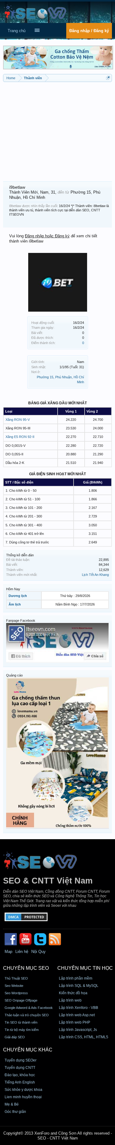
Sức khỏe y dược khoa (23, 1090)
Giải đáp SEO (15, 1037)
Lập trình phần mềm (75, 978)
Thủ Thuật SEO (16, 978)
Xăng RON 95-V (18, 419)
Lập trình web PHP (74, 1022)
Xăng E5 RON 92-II (20, 437)
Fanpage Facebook (20, 620)
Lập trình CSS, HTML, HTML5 (83, 1037)
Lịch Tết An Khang (95, 574)
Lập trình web (70, 1000)
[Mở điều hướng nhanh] (108, 78)
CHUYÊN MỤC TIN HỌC (85, 968)
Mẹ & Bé (12, 1104)
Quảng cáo (14, 675)
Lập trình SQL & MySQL (78, 986)
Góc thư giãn (15, 1112)
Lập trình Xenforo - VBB (78, 1008)
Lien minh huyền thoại (23, 1097)
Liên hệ (21, 951)
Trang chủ (16, 30)
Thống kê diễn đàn (20, 555)
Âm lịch (15, 604)
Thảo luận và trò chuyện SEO (27, 1015)
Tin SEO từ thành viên (21, 1022)
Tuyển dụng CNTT (20, 1067)
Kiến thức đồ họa (73, 993)
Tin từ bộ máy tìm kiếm (22, 1030)
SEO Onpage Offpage (21, 1000)
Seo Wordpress (16, 993)
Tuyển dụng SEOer (20, 1060)
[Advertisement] (57, 129)
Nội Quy (38, 951)
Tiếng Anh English (20, 1082)
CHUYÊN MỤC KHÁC (27, 1049)
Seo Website (14, 986)
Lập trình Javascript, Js (78, 1030)
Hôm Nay (13, 589)
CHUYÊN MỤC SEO (26, 968)
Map (8, 951)
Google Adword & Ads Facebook (29, 1008)
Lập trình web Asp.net (77, 1015)
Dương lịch (18, 596)
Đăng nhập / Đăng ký (89, 30)
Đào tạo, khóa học (20, 1075)
